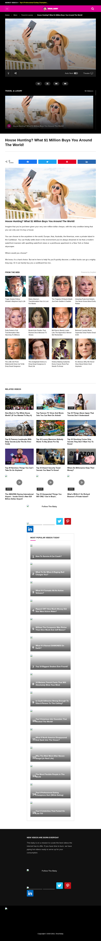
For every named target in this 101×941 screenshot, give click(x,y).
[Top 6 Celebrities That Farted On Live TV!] (50, 809)
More (15, 15)
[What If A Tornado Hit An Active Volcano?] (50, 588)
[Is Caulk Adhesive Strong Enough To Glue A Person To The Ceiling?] (50, 699)
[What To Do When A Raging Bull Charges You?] (50, 570)
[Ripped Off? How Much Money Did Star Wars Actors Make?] (50, 607)
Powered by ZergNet (88, 272)
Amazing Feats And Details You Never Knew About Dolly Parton (85, 301)
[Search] (92, 8)
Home (7, 15)
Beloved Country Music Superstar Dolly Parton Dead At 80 (85, 332)
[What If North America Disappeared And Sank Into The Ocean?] (50, 735)
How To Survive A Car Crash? (49, 556)
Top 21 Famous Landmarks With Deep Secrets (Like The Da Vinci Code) (18, 441)
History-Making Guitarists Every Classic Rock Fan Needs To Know (61, 364)
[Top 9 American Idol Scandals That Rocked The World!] (50, 717)
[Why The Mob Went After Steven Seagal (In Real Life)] (50, 754)
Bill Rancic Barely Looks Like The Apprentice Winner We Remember (62, 332)
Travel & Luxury (27, 15)
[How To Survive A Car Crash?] (50, 552)
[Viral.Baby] (50, 9)
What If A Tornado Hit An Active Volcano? (34, 3)
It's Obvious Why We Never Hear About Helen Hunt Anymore (84, 364)
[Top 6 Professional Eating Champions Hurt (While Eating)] (50, 790)
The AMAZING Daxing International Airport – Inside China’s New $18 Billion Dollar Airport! (19, 496)
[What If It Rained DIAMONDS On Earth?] (50, 643)
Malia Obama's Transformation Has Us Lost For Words (38, 301)
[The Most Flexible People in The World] (50, 772)
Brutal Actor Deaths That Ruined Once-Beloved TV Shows (38, 332)
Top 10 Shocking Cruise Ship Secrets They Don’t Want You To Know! (80, 441)
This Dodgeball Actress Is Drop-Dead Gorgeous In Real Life (38, 364)
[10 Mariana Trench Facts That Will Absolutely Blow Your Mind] (50, 680)
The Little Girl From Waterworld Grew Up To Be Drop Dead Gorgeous (14, 364)
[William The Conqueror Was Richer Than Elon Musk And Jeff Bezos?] (50, 625)
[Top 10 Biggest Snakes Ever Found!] (50, 662)
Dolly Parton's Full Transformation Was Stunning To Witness (12, 332)
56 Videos (88, 91)
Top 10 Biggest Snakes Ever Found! (52, 666)
